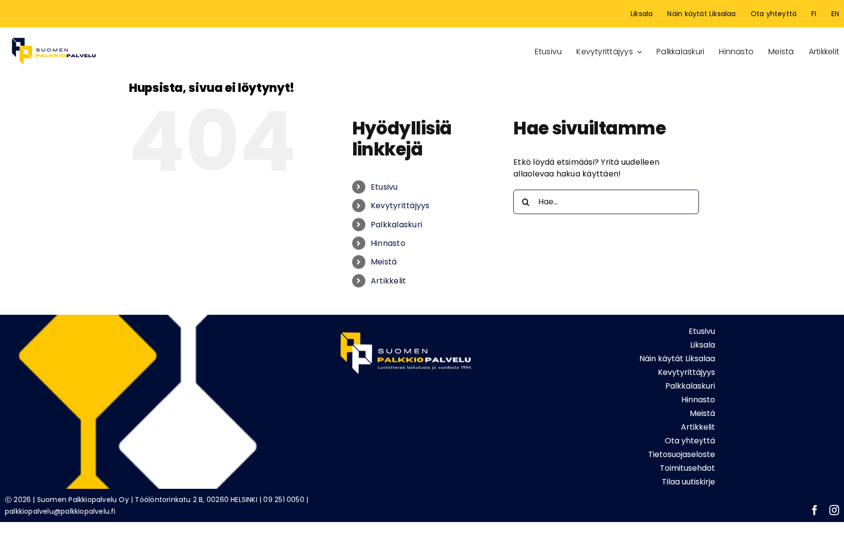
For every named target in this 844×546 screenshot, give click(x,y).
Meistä (384, 261)
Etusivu (384, 187)
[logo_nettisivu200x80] (54, 36)
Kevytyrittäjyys (400, 205)
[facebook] (815, 510)
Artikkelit (388, 280)
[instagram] (834, 510)
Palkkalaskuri (396, 224)
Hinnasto (388, 243)
